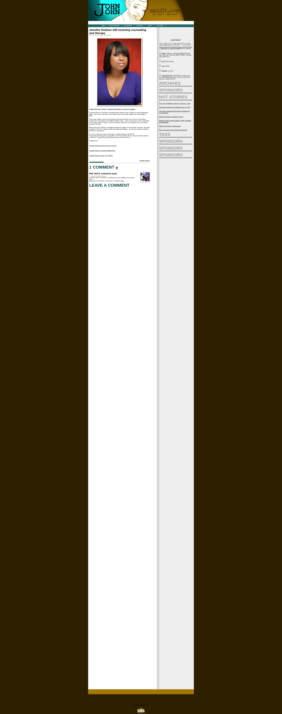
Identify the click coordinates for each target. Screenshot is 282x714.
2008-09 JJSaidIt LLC (141, 705)
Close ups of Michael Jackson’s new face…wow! (174, 103)
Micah (164, 53)
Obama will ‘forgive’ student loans (170, 126)
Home (103, 25)
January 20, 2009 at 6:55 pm (98, 176)
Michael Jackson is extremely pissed (171, 117)
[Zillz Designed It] (141, 713)
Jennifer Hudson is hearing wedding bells (102, 150)
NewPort (164, 71)
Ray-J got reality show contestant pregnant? (173, 130)
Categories (139, 25)
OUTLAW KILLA (167, 75)
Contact (149, 25)
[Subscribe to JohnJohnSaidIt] (169, 48)
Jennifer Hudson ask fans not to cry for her (103, 146)
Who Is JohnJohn (114, 25)
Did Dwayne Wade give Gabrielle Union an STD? (174, 107)
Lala (163, 61)
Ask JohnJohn (128, 25)
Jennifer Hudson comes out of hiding (101, 155)
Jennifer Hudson (144, 160)
